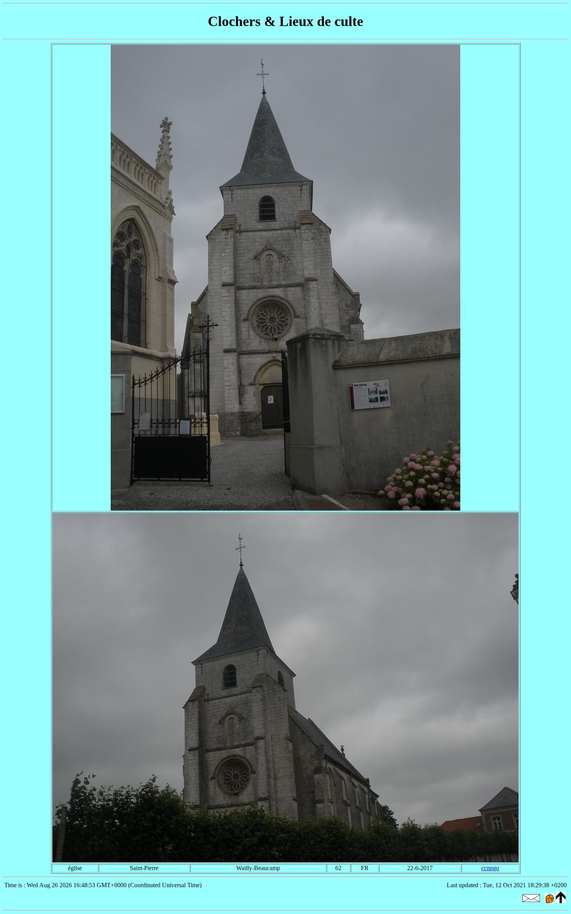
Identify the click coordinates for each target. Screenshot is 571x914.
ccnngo (490, 868)
